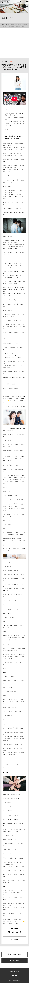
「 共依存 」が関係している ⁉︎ (15, 121)
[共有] (20, 932)
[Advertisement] (14, 43)
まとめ (7, 129)
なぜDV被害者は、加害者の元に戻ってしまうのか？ (14, 114)
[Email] (16, 932)
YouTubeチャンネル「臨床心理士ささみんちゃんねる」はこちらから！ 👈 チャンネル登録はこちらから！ (14, 921)
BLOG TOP (14, 939)
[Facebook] (9, 932)
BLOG (11, 61)
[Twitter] (12, 932)
